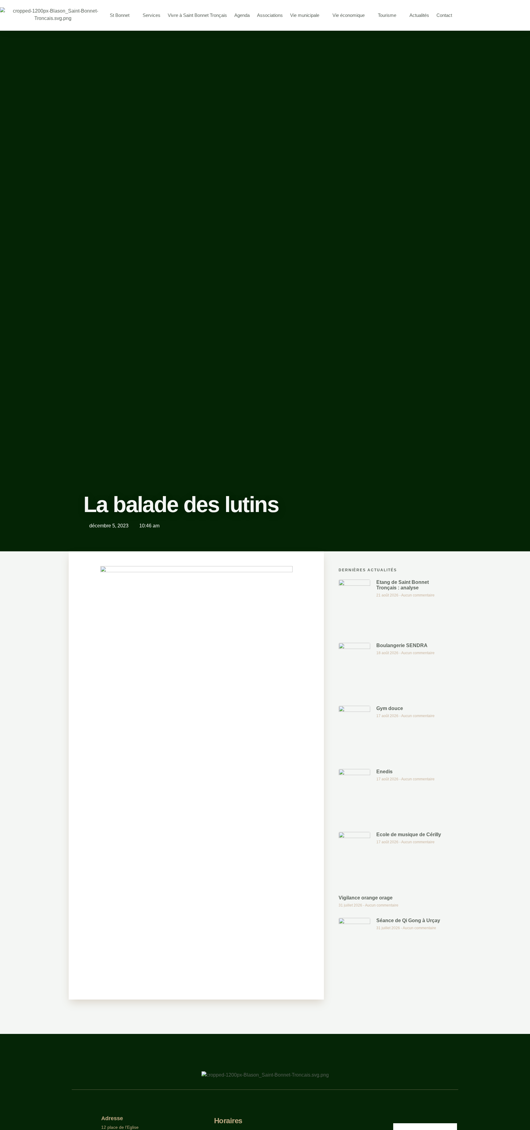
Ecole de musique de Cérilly (408, 834)
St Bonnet (119, 15)
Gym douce (389, 708)
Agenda (242, 15)
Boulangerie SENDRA (402, 645)
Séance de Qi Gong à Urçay (408, 920)
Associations (270, 15)
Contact (444, 15)
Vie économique (348, 15)
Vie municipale (304, 15)
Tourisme (387, 15)
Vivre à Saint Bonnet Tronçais (197, 15)
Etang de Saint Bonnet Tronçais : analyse (402, 585)
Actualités (419, 15)
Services (151, 15)
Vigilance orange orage (366, 897)
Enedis (384, 771)
